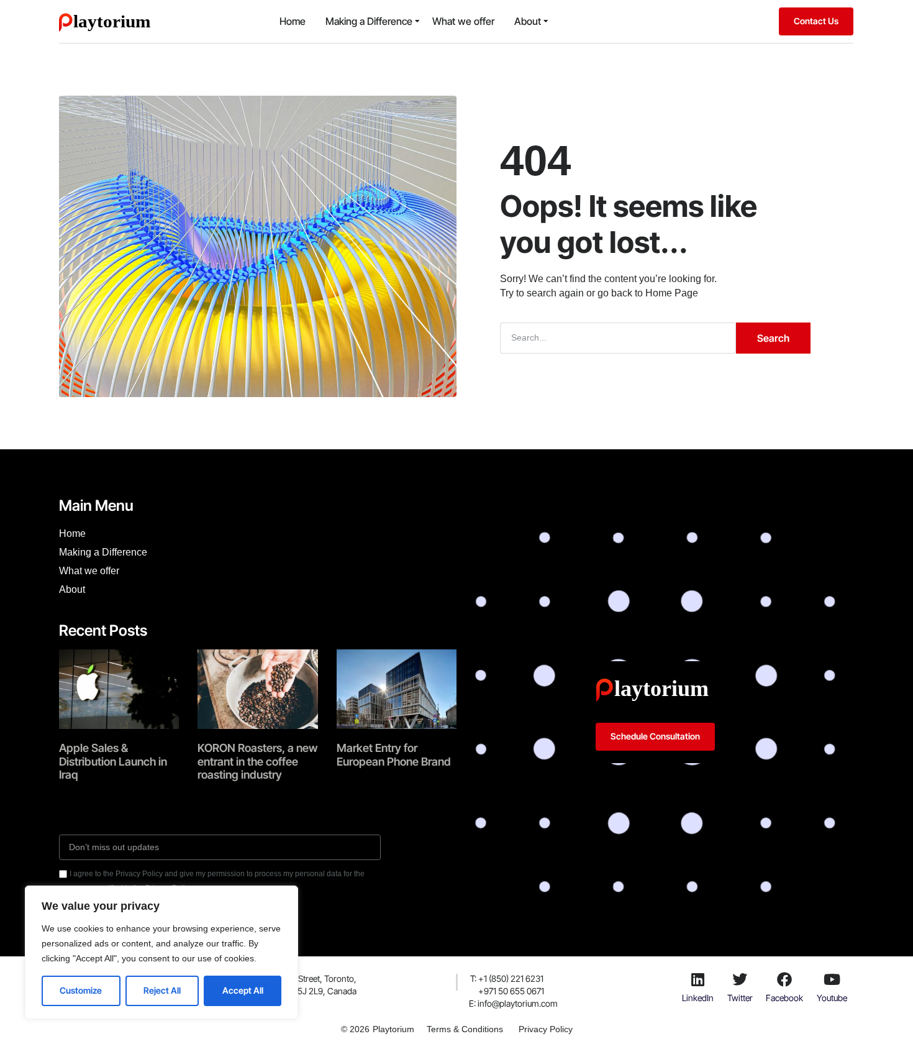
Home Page (671, 293)
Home (292, 21)
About (527, 21)
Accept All (242, 990)
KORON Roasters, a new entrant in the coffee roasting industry (257, 761)
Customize (81, 990)
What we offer (463, 21)
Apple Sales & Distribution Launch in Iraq (113, 761)
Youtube (832, 997)
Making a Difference (368, 21)
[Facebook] (784, 979)
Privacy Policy (546, 1029)
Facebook (784, 997)
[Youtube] (832, 979)
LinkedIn (698, 997)
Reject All (162, 990)
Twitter (740, 997)
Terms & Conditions (465, 1029)
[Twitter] (739, 979)
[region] (161, 952)
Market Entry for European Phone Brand (394, 754)
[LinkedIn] (697, 979)
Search (773, 338)
